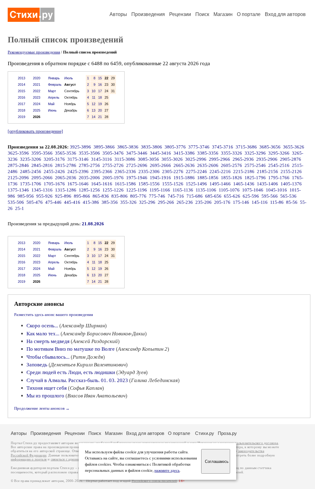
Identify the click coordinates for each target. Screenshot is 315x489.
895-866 (82, 196)
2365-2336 (125, 171)
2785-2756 (89, 165)
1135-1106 (206, 189)
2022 (36, 91)
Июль (68, 78)
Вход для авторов (285, 14)
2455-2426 (54, 171)
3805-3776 (175, 146)
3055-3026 (172, 159)
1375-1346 (18, 189)
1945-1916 (160, 177)
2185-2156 (267, 171)
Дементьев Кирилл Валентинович (88, 365)
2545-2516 (278, 165)
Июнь (52, 110)
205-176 (222, 202)
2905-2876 (290, 159)
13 (93, 110)
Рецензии (180, 14)
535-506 (16, 202)
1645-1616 (101, 183)
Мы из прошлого (45, 396)
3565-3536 (65, 153)
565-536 (288, 196)
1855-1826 (231, 177)
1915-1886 (184, 177)
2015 (21, 91)
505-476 (34, 202)
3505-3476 (113, 153)
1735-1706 (30, 183)
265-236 (185, 202)
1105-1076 (229, 189)
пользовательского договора (256, 443)
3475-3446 (136, 153)
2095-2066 (42, 177)
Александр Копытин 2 (142, 349)
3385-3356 (207, 153)
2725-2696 (136, 165)
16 (100, 84)
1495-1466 (220, 183)
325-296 (147, 202)
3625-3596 (18, 153)
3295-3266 (278, 153)
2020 (36, 78)
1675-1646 (78, 183)
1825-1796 (255, 177)
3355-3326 (231, 153)
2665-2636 (184, 165)
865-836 (101, 196)
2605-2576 (231, 165)
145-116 (260, 202)
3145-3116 (101, 159)
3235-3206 (30, 159)
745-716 (176, 196)
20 (100, 110)
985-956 (26, 196)
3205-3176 (54, 159)
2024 (36, 104)
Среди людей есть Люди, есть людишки (70, 372)
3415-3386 (184, 153)
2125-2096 (18, 177)
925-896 (63, 196)
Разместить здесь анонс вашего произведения (53, 314)
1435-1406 (267, 183)
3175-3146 (78, 159)
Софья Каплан (86, 388)
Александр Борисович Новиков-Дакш (103, 334)
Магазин (223, 14)
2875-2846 (18, 165)
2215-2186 (243, 171)
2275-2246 (196, 171)
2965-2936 (243, 159)
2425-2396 (78, 171)
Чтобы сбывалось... (48, 357)
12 (93, 104)
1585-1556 (149, 183)
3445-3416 (160, 153)
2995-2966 (219, 159)
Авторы (118, 14)
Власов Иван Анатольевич (96, 396)
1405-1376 (291, 183)
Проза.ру (227, 433)
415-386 (91, 202)
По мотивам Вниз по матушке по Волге (70, 349)
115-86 (277, 202)
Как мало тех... (42, 334)
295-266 (166, 202)
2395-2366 (101, 171)
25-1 (19, 208)
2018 (21, 110)
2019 (21, 117)
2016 (21, 97)
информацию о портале (29, 459)
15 (100, 78)
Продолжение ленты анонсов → (42, 408)
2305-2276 (172, 171)
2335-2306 (149, 171)
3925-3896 (80, 146)
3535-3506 (89, 153)
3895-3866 (104, 146)
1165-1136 (183, 189)
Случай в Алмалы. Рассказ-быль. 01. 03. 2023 (77, 380)
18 (100, 97)
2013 (21, 78)
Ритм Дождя (88, 357)
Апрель (53, 97)
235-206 (203, 202)
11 (93, 97)
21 (100, 117)
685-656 (213, 196)
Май (51, 104)
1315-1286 (65, 189)
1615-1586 (125, 183)
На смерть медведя (48, 341)
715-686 (194, 196)
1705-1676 (54, 183)
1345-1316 (42, 189)
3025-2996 (195, 159)
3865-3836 (127, 146)
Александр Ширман (83, 326)
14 (93, 117)
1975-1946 (136, 177)
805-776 (138, 196)
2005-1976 (113, 177)
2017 (21, 104)
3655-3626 (293, 146)
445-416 (72, 202)
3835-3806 (151, 146)
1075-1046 (252, 189)
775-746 (157, 196)
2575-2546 (255, 165)
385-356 (110, 202)
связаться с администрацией (72, 459)
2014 (21, 84)
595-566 (269, 196)
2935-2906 (266, 159)
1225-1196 (136, 189)
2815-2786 (65, 165)
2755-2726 (113, 165)
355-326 (128, 202)
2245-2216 (220, 171)
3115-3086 (124, 159)
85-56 (291, 202)
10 (93, 91)
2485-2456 (30, 171)
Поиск (202, 14)
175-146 (241, 202)
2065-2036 (65, 177)
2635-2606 (207, 165)
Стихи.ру (204, 433)
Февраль (55, 84)
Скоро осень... (42, 326)
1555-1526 (172, 183)
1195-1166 (160, 189)
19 (100, 104)
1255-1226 (113, 189)
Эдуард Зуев (132, 372)
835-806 (119, 196)
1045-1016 (276, 189)
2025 (36, 110)
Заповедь (36, 365)
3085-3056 (148, 159)
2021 (36, 84)
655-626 (232, 196)
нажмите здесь (167, 470)
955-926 (44, 196)
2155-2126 (291, 171)
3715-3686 (246, 146)
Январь (54, 78)
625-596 (251, 196)
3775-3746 (198, 146)
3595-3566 (42, 153)
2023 (36, 97)
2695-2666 (160, 165)
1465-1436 (243, 183)
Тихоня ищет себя (46, 388)
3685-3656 (270, 146)
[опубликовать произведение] (35, 131)
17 (100, 91)
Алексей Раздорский (95, 341)
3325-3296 (255, 153)
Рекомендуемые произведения (34, 52)
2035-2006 (89, 177)
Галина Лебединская (154, 380)
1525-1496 (196, 183)
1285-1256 (89, 189)
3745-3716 (222, 146)
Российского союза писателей (154, 481)
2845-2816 (42, 165)
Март (52, 91)
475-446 (53, 202)
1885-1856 (207, 177)
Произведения (148, 14)
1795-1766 (278, 177)
